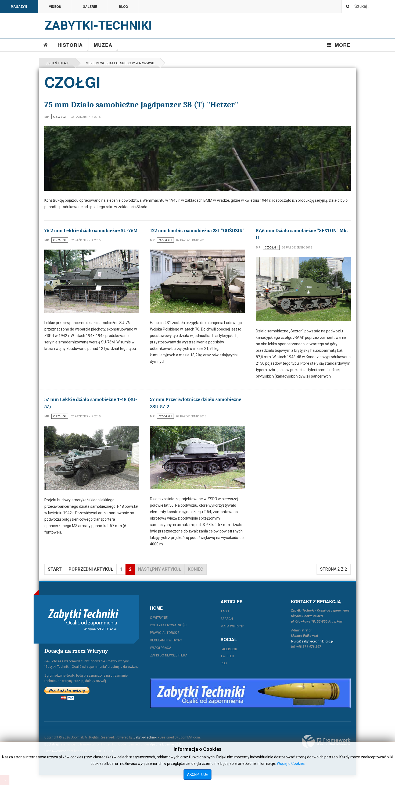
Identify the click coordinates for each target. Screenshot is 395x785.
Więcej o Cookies (291, 763)
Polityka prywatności (168, 625)
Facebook (229, 649)
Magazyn (19, 6)
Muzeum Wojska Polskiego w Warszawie (119, 63)
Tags (225, 611)
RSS (224, 663)
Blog (123, 6)
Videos (55, 6)
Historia (70, 44)
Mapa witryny (232, 626)
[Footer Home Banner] (250, 693)
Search (227, 619)
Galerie (90, 6)
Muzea (103, 44)
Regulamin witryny (166, 640)
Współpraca (160, 648)
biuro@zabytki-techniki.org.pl (312, 641)
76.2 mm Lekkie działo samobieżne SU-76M (91, 230)
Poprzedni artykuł (91, 569)
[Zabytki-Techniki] (83, 619)
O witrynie (159, 618)
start (55, 569)
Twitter (227, 656)
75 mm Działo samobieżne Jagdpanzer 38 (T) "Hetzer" (141, 104)
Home (45, 44)
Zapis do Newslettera (168, 655)
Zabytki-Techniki (145, 737)
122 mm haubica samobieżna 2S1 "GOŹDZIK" (197, 230)
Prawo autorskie (164, 633)
